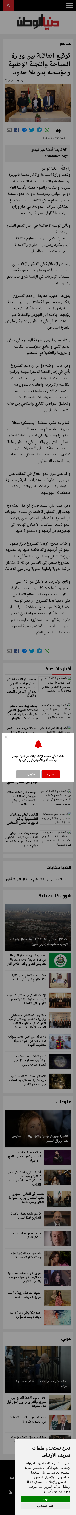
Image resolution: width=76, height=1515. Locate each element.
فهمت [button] (45, 1499)
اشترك (50, 774)
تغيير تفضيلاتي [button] (45, 1505)
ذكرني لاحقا (28, 774)
